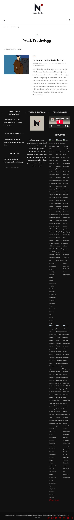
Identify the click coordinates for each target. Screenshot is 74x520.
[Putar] (52, 126)
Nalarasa (17, 515)
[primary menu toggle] (5, 20)
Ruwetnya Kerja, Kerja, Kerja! (48, 59)
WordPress (37, 517)
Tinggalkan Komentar (38, 65)
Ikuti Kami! (55, 500)
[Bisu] (66, 126)
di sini (9, 125)
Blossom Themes (56, 515)
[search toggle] (69, 20)
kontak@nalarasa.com (11, 167)
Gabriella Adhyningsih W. (42, 63)
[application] (59, 122)
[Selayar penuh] (68, 126)
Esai (34, 56)
